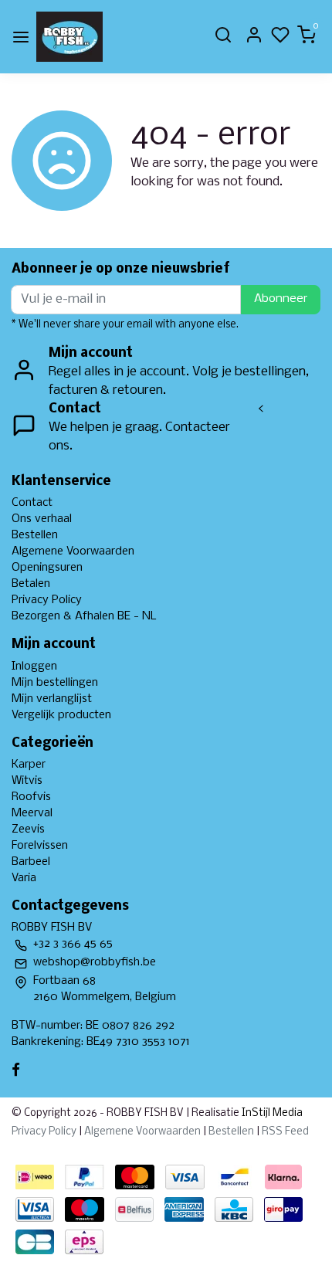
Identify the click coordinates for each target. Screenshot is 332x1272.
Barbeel (31, 862)
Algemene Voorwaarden (73, 551)
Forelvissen (40, 846)
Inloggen (34, 666)
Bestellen (35, 535)
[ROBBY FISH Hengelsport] (69, 37)
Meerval (32, 813)
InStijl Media (271, 1113)
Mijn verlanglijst (52, 699)
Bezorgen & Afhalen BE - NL (84, 616)
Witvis (27, 781)
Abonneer (280, 299)
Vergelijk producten (61, 715)
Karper (29, 764)
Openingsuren (47, 567)
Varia (24, 878)
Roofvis (31, 797)
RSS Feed (285, 1132)
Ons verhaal (42, 519)
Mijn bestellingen (55, 683)
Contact (32, 503)
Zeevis (28, 829)
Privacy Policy (47, 600)
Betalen (31, 584)
